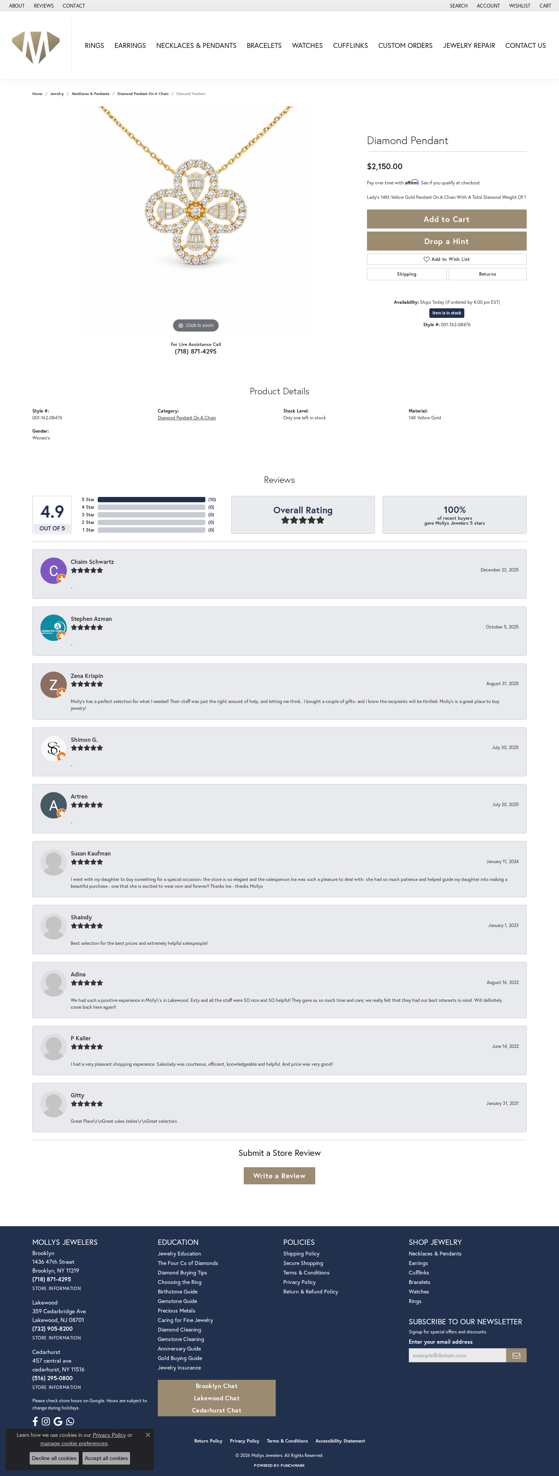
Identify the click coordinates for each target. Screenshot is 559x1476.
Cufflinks (350, 45)
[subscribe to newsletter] (516, 1355)
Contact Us (525, 45)
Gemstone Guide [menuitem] (177, 1301)
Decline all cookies (54, 1458)
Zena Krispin (87, 675)
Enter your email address (441, 1341)
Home (37, 93)
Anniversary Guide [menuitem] (179, 1348)
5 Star (88, 499)
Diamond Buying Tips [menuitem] (182, 1272)
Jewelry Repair (469, 45)
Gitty (77, 1095)
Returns (488, 274)
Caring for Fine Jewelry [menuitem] (185, 1320)
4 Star (88, 507)
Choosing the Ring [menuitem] (180, 1282)
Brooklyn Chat (217, 1386)
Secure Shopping (303, 1263)
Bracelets (264, 45)
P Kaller (81, 1038)
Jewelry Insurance (179, 1367)
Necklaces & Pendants (196, 45)
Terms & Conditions (306, 1272)
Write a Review (279, 1175)
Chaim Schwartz (92, 561)
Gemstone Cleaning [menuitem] (181, 1339)
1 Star (89, 530)
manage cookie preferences (74, 1443)
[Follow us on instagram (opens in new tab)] (46, 1421)
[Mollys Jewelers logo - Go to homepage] (38, 45)
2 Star (88, 522)
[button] (458, 5)
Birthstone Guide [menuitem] (177, 1291)
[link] (16, 5)
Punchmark (293, 1465)
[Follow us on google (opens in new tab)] (58, 1421)
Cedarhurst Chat (216, 1410)
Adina (78, 974)
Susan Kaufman (91, 853)
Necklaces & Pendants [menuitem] (435, 1253)
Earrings (130, 45)
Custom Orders (405, 45)
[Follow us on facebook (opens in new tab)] (35, 1421)
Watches (307, 45)
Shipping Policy (301, 1253)
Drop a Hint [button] (446, 241)
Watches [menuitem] (419, 1291)
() (212, 499)
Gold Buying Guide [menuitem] (180, 1358)
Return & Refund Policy (310, 1291)
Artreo (79, 796)
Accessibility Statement (340, 1441)
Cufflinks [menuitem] (419, 1272)
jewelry (57, 93)
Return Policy (208, 1441)
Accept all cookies (106, 1458)
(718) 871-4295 (196, 351)
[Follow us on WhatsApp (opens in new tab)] (70, 1421)
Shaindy (81, 917)
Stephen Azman (91, 618)
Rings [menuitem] (415, 1301)
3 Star (88, 514)
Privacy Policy (299, 1282)
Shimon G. (84, 739)
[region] (196, 220)
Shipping (406, 274)
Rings (94, 45)
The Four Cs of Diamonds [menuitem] (188, 1263)
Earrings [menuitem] (418, 1263)
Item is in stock (446, 313)
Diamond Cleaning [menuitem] (179, 1329)
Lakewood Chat (217, 1398)
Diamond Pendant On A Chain (143, 93)
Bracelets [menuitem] (419, 1282)
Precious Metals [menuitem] (176, 1310)
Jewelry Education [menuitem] (179, 1253)
